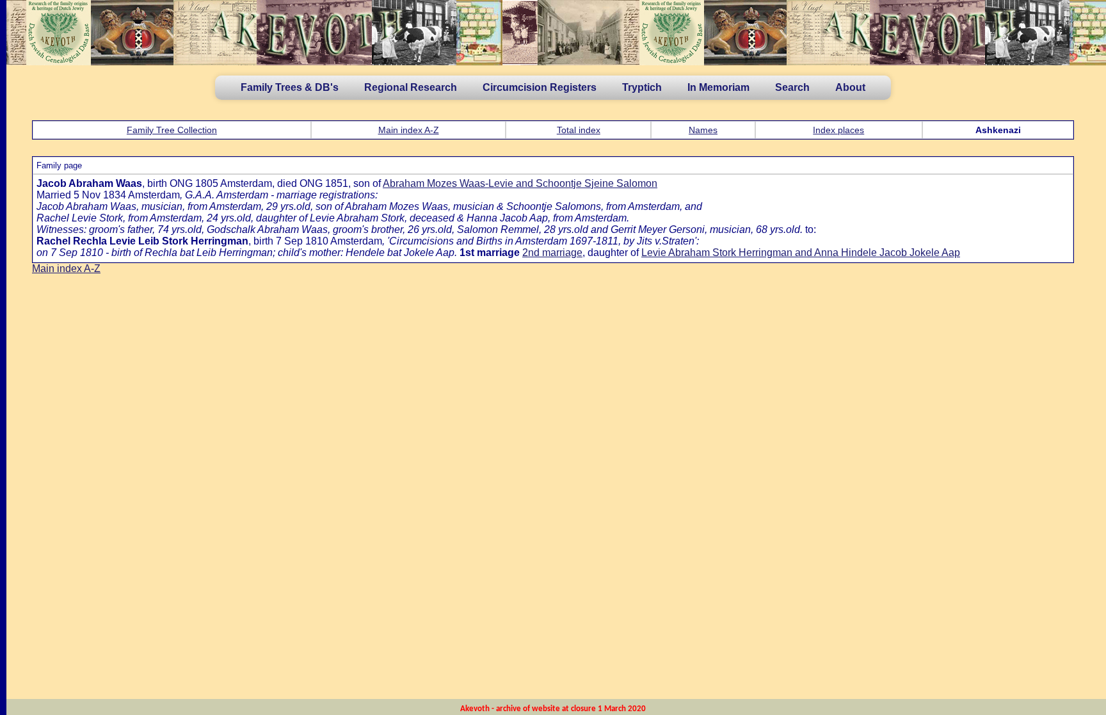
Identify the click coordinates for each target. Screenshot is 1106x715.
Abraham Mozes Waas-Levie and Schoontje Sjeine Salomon (520, 183)
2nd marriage (552, 252)
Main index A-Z (408, 130)
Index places (838, 130)
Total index (578, 130)
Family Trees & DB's (290, 87)
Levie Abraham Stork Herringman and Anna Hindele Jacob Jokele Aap (800, 252)
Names (703, 130)
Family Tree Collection (172, 130)
